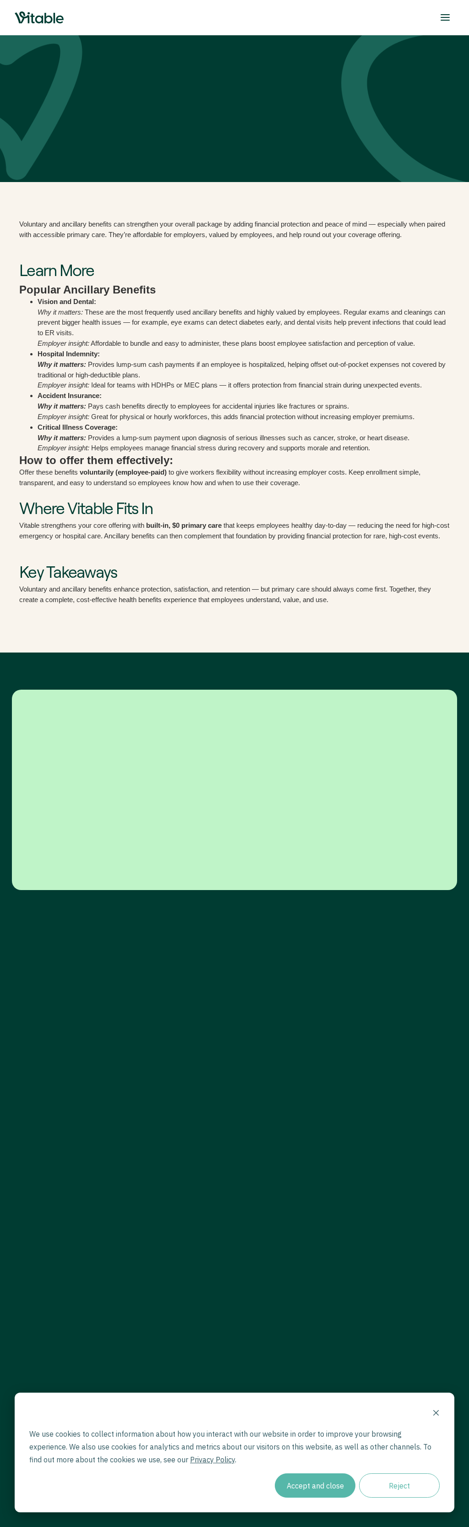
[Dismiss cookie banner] (436, 1413)
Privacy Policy (237, 1317)
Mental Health (279, 1067)
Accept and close (315, 1485)
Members (167, 1040)
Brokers (165, 1054)
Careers (379, 1040)
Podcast (165, 1187)
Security (315, 1317)
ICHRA (271, 1104)
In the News (170, 1215)
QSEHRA (274, 1117)
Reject (399, 1485)
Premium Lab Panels (288, 1054)
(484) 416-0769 (281, 1187)
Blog (160, 1174)
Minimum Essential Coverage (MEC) (299, 1086)
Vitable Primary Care (288, 1026)
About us (380, 1026)
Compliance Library (179, 1229)
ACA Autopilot (280, 1131)
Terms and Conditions (162, 1317)
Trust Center (405, 1317)
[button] (445, 17)
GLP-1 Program (282, 1040)
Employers (168, 1026)
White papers (171, 1201)
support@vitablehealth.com (296, 1174)
